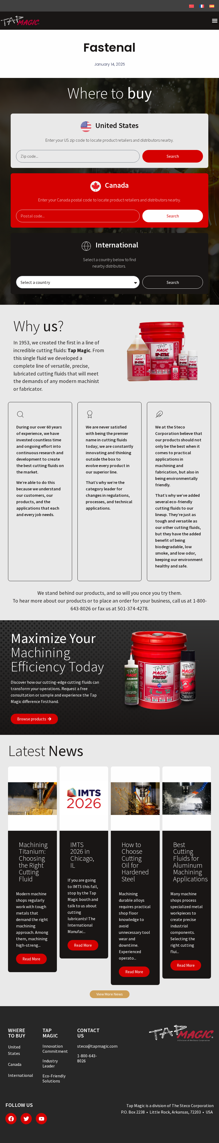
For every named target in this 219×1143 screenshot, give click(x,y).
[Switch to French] (202, 5)
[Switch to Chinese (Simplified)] (191, 5)
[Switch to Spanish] (212, 5)
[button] (214, 20)
